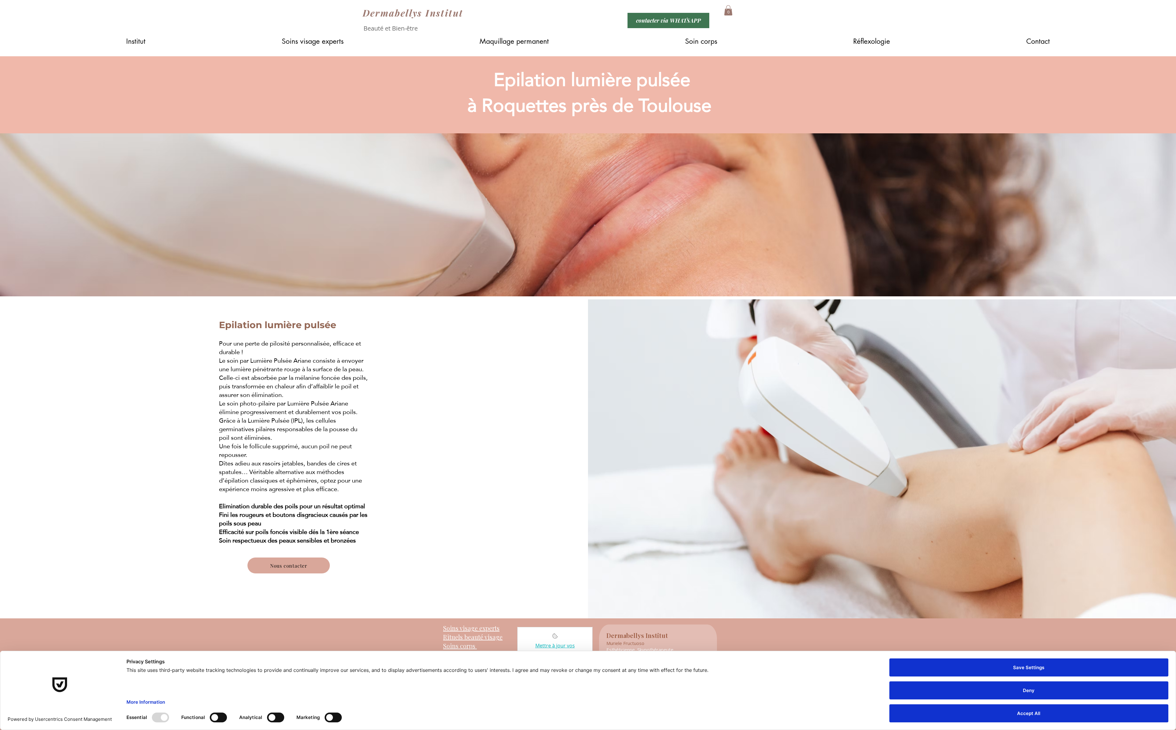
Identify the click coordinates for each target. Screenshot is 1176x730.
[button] (728, 10)
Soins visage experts (471, 628)
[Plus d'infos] (555, 637)
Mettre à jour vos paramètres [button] (555, 649)
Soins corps (460, 646)
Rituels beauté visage (473, 637)
